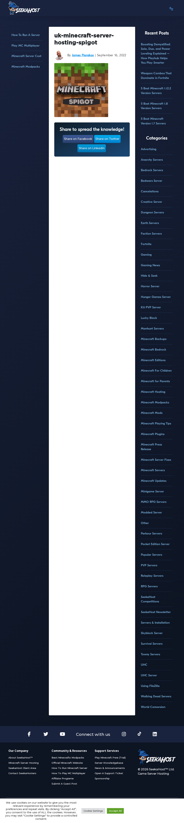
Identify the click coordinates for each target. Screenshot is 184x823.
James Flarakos (83, 55)
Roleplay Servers (152, 575)
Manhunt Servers (152, 328)
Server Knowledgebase (109, 762)
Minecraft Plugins (152, 434)
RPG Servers (149, 586)
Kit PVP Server (151, 307)
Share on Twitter (107, 139)
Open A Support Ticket (109, 773)
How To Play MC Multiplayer (68, 773)
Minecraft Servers (153, 470)
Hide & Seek (149, 275)
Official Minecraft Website (67, 762)
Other (145, 523)
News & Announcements (110, 768)
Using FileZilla (150, 686)
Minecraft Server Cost (26, 56)
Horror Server (150, 286)
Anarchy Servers (152, 159)
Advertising (148, 149)
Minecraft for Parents (155, 381)
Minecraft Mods (151, 413)
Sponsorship (102, 778)
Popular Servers (151, 554)
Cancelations (149, 191)
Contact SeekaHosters (22, 773)
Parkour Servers (151, 533)
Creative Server (151, 202)
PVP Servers (149, 565)
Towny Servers (150, 654)
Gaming (146, 254)
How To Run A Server (26, 35)
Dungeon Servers (152, 212)
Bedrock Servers (152, 170)
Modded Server (151, 512)
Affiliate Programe (63, 778)
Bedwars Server (151, 180)
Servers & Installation (155, 622)
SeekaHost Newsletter (156, 612)
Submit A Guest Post (64, 783)
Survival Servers (151, 643)
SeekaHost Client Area (22, 768)
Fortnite (146, 244)
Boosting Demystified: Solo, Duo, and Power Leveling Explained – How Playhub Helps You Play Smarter (156, 54)
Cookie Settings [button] (93, 810)
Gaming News (150, 265)
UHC (144, 664)
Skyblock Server (152, 633)
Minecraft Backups (153, 339)
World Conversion (153, 707)
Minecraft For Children (156, 370)
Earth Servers (150, 223)
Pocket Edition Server (155, 544)
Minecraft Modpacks (26, 66)
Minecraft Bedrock (153, 349)
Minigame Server (152, 491)
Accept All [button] (115, 810)
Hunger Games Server (156, 297)
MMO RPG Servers (153, 502)
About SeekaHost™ (20, 757)
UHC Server (149, 675)
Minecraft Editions (153, 360)
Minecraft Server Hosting (23, 762)
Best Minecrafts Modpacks (68, 757)
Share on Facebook (78, 139)
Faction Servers (151, 233)
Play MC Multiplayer (26, 45)
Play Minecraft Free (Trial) (110, 757)
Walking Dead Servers (156, 696)
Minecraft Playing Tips (156, 423)
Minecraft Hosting (153, 392)
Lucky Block (149, 318)
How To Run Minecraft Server (69, 768)
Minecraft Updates (153, 481)
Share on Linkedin (92, 148)
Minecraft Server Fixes (156, 459)
